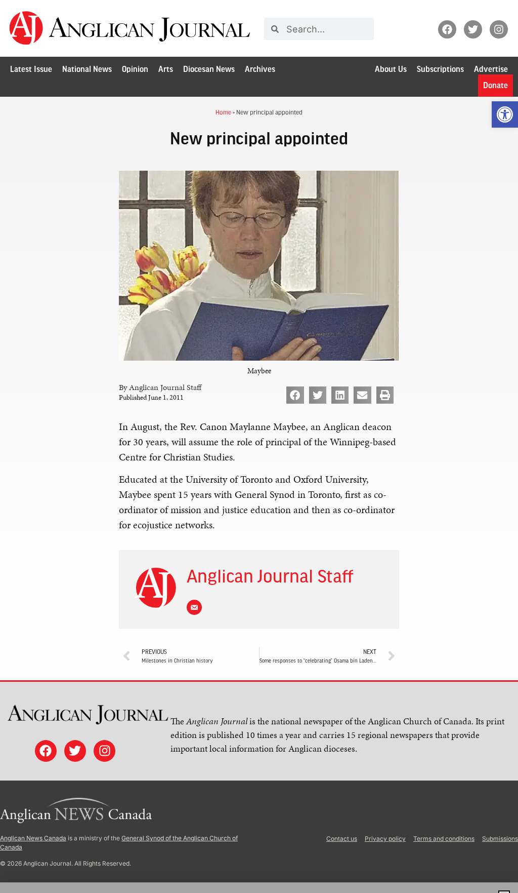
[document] (259, 446)
